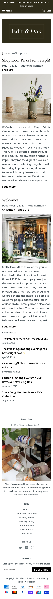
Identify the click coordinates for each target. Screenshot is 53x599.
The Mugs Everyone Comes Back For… (25, 338)
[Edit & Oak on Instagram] (32, 548)
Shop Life (7, 70)
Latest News (26, 419)
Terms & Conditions (26, 513)
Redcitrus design (26, 581)
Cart (48, 10)
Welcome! (10, 200)
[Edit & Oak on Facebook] (26, 548)
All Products (26, 529)
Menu (9, 10)
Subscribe (41, 569)
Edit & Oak (30, 578)
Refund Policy (27, 525)
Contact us (26, 533)
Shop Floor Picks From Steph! (26, 60)
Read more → (10, 186)
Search (26, 509)
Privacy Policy (26, 517)
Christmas (8, 209)
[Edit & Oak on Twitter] (20, 548)
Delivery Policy (26, 521)
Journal (6, 53)
